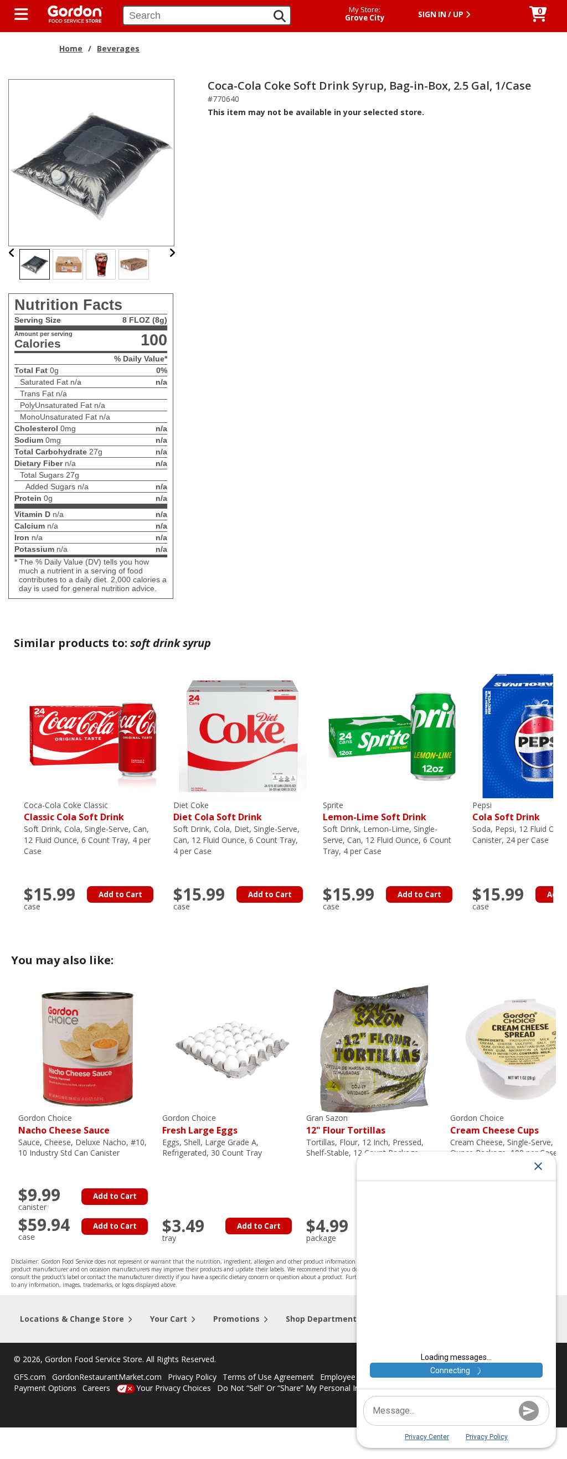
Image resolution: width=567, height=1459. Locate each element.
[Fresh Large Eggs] (231, 1048)
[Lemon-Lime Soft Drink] (392, 735)
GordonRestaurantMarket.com (107, 1377)
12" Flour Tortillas (345, 1124)
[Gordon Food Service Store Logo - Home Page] (69, 13)
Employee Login (349, 1377)
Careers (96, 1388)
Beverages (118, 48)
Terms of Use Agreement (268, 1377)
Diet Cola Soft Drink (217, 812)
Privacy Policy (192, 1377)
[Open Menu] (21, 14)
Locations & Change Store (72, 1318)
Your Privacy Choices (173, 1388)
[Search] (280, 16)
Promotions (236, 1318)
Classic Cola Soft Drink (74, 812)
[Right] (172, 252)
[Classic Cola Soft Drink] (93, 735)
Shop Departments (323, 1318)
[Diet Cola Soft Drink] (242, 735)
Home (71, 48)
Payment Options (45, 1388)
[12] (375, 1048)
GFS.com (30, 1377)
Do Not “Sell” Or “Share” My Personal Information (306, 1388)
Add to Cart (120, 894)
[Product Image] (92, 162)
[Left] (12, 252)
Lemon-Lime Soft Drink (374, 812)
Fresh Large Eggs (200, 1124)
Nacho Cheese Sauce (64, 1124)
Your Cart (168, 1318)
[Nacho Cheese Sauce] (87, 1048)
